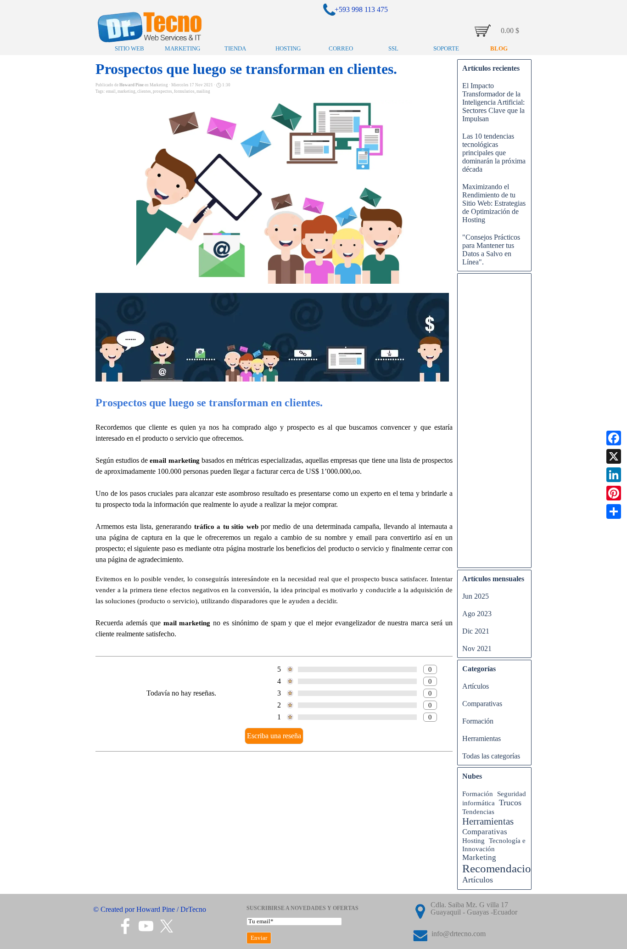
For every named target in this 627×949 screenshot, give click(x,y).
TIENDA (235, 48)
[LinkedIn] (614, 475)
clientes (144, 91)
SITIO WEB (129, 48)
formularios (184, 91)
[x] (166, 926)
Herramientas (481, 738)
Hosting (473, 840)
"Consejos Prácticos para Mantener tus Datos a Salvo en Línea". (491, 249)
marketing (126, 91)
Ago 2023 (477, 614)
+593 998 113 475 (361, 9)
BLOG (499, 48)
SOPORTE (446, 48)
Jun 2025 (475, 596)
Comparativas (482, 704)
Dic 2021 (475, 631)
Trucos (510, 802)
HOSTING (288, 48)
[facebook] (125, 926)
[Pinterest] (614, 493)
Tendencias (478, 811)
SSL (393, 48)
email (111, 91)
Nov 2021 (477, 648)
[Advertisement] (494, 425)
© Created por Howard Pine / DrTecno (149, 909)
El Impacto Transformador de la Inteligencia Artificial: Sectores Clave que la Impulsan (493, 102)
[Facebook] (614, 438)
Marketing (479, 857)
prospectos (162, 91)
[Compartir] (614, 511)
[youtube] (146, 926)
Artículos (475, 686)
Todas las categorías (491, 756)
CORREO (341, 48)
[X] (614, 456)
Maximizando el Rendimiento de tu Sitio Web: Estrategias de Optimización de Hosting (494, 203)
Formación (477, 721)
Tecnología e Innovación (494, 845)
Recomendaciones (504, 868)
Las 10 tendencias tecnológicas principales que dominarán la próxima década (494, 152)
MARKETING (182, 48)
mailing (203, 91)
